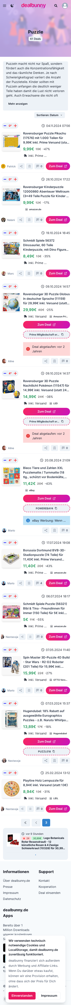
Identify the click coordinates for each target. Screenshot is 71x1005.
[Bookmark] (29, 166)
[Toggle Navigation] (4, 5)
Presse (7, 887)
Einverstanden (22, 995)
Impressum (49, 995)
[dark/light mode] (12, 5)
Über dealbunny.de (16, 880)
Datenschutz (12, 899)
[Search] (56, 5)
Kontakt (44, 880)
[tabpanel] (35, 842)
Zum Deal (55, 166)
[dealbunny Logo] (34, 5)
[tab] (35, 855)
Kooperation (47, 887)
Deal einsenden (49, 893)
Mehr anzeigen (18, 103)
